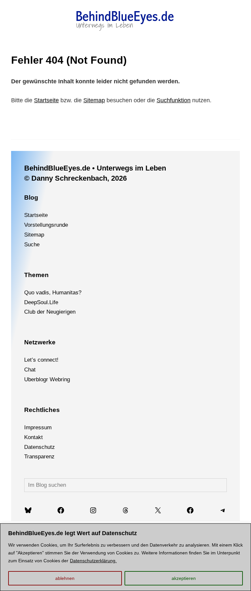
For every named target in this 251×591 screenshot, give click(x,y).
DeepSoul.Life (41, 302)
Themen (36, 274)
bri (61, 379)
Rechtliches (42, 409)
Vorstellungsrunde (46, 225)
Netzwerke (40, 342)
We (54, 379)
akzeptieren (184, 578)
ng (67, 379)
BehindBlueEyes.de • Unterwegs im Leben (95, 168)
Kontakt (33, 437)
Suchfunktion (174, 100)
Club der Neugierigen (49, 312)
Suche (32, 244)
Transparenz (39, 456)
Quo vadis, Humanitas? (52, 292)
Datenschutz (39, 447)
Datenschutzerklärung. (93, 560)
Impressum (38, 427)
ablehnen (65, 578)
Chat (30, 370)
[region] (125, 557)
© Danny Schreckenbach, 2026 (75, 178)
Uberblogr (36, 379)
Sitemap (94, 100)
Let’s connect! (41, 360)
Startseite (46, 100)
